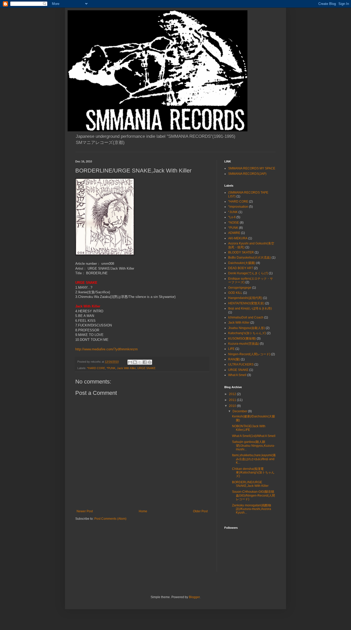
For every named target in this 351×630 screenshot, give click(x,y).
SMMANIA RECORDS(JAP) (247, 174)
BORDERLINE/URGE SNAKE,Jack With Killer (250, 484)
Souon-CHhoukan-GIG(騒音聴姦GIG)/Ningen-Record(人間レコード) (253, 495)
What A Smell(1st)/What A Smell (253, 436)
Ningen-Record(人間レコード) (249, 354)
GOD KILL (235, 293)
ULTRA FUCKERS (241, 364)
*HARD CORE (96, 368)
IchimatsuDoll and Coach (245, 317)
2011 (233, 400)
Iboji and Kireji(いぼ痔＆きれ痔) (250, 308)
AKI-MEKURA (237, 238)
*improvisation (238, 206)
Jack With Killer (126, 368)
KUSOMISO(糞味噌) (242, 338)
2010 (233, 406)
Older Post (200, 511)
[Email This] (130, 362)
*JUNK (233, 212)
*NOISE (233, 222)
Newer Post (85, 511)
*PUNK (111, 368)
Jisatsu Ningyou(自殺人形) (246, 328)
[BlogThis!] (134, 362)
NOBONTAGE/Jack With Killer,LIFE (248, 428)
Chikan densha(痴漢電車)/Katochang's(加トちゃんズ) (253, 472)
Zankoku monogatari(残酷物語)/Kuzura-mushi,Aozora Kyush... (251, 509)
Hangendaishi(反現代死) (245, 298)
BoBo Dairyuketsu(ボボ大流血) (249, 257)
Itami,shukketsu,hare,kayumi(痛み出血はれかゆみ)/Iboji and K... (254, 458)
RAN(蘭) (234, 359)
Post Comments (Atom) (110, 519)
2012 (233, 394)
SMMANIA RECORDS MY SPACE (251, 168)
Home (143, 511)
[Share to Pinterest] (149, 362)
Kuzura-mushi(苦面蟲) (243, 343)
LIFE (231, 349)
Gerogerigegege (239, 287)
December (240, 411)
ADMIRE (234, 233)
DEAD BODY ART (240, 268)
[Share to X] (139, 362)
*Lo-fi (232, 217)
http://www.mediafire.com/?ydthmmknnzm (106, 349)
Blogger (194, 597)
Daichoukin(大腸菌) (241, 263)
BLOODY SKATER (241, 252)
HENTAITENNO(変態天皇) (246, 303)
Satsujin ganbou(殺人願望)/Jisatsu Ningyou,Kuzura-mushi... (253, 445)
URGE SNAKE (146, 368)
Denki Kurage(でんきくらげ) (248, 273)
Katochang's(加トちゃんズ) (247, 333)
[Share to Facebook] (144, 362)
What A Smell (237, 375)
